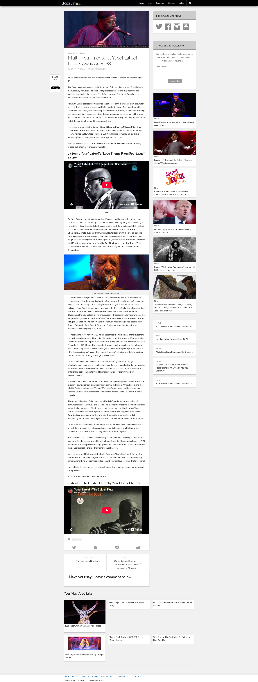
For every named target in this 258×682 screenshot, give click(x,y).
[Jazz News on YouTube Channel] (187, 26)
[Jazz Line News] (72, 2)
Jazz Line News (73, 53)
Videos (181, 3)
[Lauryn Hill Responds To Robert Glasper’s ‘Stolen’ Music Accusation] (174, 142)
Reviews (171, 3)
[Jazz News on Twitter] (160, 26)
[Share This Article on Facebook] (96, 547)
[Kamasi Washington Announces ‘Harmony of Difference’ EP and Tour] (174, 249)
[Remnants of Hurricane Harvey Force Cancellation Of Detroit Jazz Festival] (174, 177)
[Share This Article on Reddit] (138, 547)
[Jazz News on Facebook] (169, 26)
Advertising (107, 677)
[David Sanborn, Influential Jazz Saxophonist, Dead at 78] (174, 104)
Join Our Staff (123, 677)
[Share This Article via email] (117, 547)
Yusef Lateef (77, 540)
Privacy (85, 677)
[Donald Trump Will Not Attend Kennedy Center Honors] (174, 211)
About (75, 677)
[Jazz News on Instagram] (178, 26)
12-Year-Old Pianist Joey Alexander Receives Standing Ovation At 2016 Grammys (172, 367)
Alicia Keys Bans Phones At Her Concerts (175, 352)
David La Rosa (78, 69)
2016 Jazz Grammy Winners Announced (174, 383)
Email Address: (162, 66)
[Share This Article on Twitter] (74, 547)
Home (141, 3)
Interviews (160, 3)
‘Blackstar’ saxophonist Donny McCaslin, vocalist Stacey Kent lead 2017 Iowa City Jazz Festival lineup (173, 307)
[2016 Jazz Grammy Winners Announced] (84, 612)
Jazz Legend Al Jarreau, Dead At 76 (172, 339)
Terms (95, 677)
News (150, 3)
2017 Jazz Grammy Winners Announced (174, 326)
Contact (136, 677)
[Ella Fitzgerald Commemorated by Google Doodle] (84, 643)
